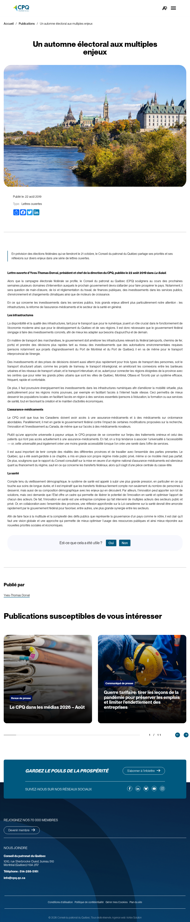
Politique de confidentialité (89, 902)
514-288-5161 (21, 871)
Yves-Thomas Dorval (17, 595)
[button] (177, 735)
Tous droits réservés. (101, 917)
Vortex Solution (134, 917)
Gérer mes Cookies (117, 902)
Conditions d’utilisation (60, 902)
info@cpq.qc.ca (14, 878)
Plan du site (136, 902)
